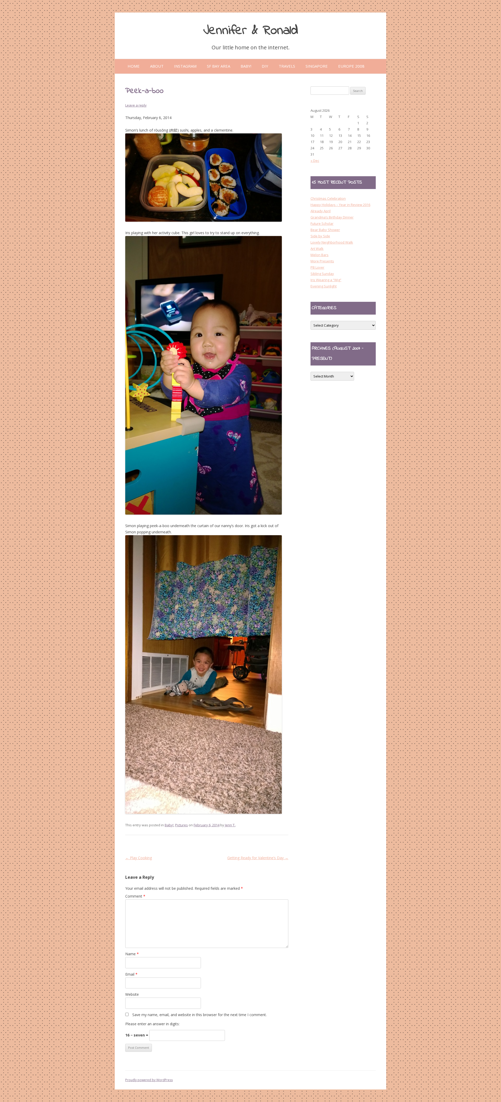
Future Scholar (322, 223)
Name (132, 953)
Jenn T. (230, 825)
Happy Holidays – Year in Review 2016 (340, 204)
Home (134, 66)
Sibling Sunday (322, 273)
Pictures (181, 825)
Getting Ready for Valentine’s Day (257, 857)
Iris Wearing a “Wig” (326, 280)
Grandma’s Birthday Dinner (332, 217)
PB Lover (317, 267)
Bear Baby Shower (325, 229)
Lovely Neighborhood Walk (332, 242)
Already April (321, 211)
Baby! (169, 825)
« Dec (315, 160)
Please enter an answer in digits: (152, 1023)
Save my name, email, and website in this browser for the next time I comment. (199, 1014)
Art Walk (317, 248)
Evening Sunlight (324, 286)
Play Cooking (138, 857)
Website (132, 994)
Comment (135, 896)
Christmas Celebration (328, 198)
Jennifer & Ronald (250, 30)
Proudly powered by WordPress (149, 1080)
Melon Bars (320, 254)
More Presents (322, 261)
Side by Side (320, 236)
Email (131, 974)
